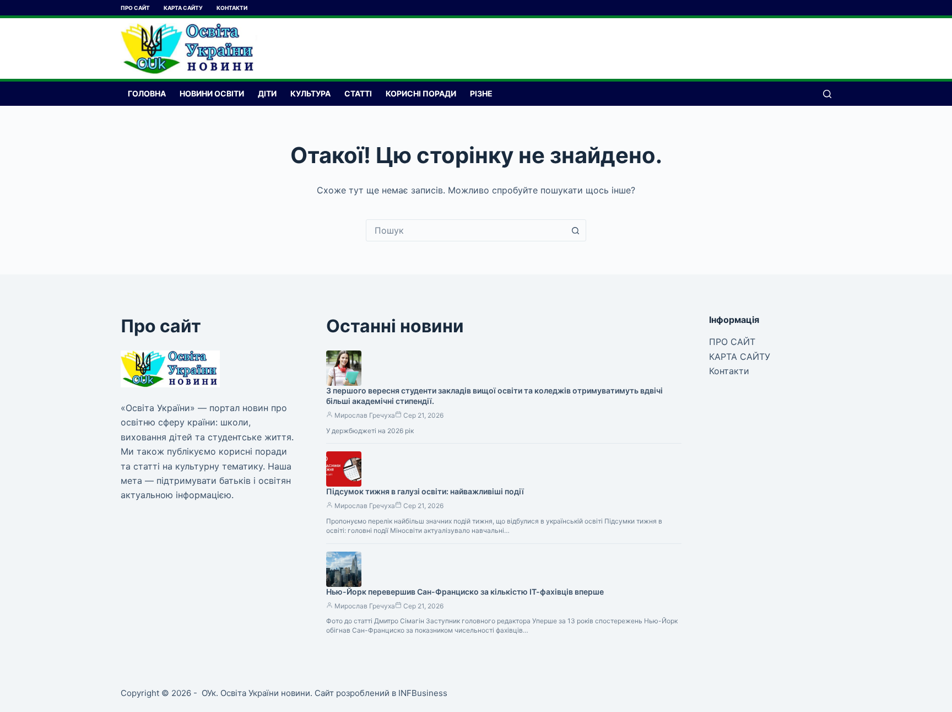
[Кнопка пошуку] (575, 230)
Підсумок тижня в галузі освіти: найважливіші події (425, 491)
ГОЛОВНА (147, 93)
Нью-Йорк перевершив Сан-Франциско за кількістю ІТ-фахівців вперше (465, 591)
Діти (267, 93)
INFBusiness (422, 693)
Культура (310, 93)
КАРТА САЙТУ (183, 7)
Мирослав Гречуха (364, 415)
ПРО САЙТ (135, 7)
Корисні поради (421, 93)
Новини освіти (212, 93)
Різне (481, 93)
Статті (358, 93)
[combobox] (465, 230)
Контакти (232, 7)
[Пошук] (827, 94)
